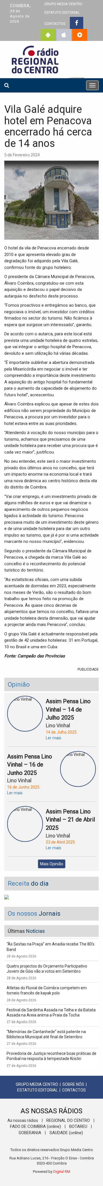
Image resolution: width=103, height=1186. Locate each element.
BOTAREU (78, 1126)
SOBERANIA (30, 1132)
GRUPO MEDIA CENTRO (37, 1084)
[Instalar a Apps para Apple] (64, 35)
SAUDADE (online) (66, 1132)
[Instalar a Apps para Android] (48, 35)
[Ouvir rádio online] (80, 35)
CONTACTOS (54, 23)
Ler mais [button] (53, 738)
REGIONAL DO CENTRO (68, 1120)
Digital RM (61, 1171)
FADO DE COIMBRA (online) (35, 1126)
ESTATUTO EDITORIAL (62, 12)
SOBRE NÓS (73, 1084)
